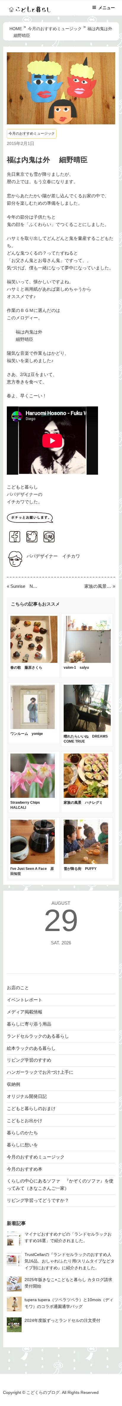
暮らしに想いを (22, 1144)
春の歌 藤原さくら (26, 667)
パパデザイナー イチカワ (53, 556)
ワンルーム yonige (26, 734)
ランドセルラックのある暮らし (38, 1036)
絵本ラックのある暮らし (31, 1048)
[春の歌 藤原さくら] (33, 661)
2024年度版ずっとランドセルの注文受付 (62, 1320)
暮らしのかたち (22, 1132)
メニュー (106, 7)
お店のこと (18, 987)
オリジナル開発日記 (27, 1096)
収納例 (13, 1084)
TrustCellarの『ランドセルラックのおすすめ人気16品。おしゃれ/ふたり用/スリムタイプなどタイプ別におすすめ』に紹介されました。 (70, 1261)
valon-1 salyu (76, 667)
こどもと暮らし (22, 486)
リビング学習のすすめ (29, 1059)
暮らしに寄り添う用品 (29, 1023)
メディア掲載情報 (24, 1011)
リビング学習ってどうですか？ (38, 1200)
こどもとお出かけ (24, 1120)
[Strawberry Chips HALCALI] (32, 796)
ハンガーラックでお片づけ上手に (40, 1072)
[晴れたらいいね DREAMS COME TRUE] (87, 730)
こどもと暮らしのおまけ (31, 1108)
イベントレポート (24, 999)
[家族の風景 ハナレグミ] (86, 796)
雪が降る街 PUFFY (80, 869)
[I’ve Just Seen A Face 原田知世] (32, 862)
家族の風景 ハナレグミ (97, 586)
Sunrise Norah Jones (23, 586)
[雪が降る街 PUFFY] (86, 862)
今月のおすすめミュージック (32, 133)
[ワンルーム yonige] (32, 727)
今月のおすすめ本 (24, 1168)
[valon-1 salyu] (87, 661)
